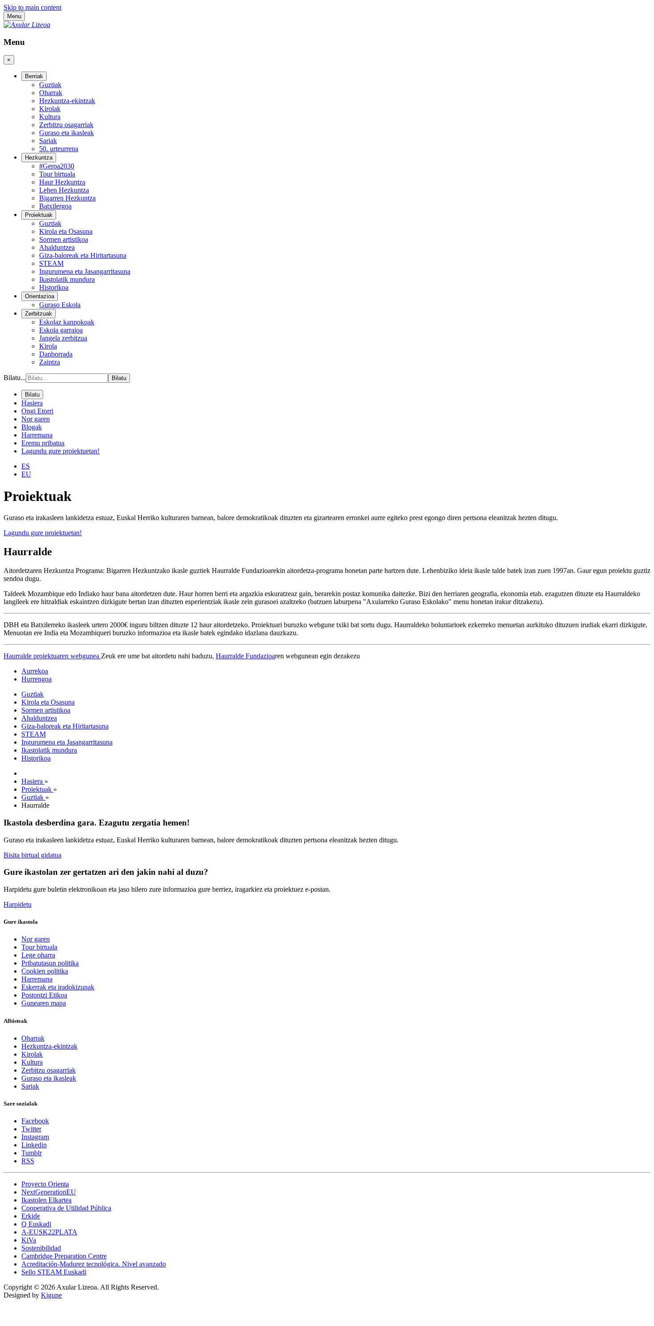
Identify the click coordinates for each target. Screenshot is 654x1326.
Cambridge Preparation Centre (64, 1256)
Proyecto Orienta (45, 1184)
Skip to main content (32, 7)
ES (25, 466)
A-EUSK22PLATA (49, 1232)
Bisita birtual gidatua (32, 855)
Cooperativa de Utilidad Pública (66, 1208)
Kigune (51, 1295)
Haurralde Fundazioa (245, 656)
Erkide (30, 1216)
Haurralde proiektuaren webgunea (52, 656)
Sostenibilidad (41, 1248)
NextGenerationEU (48, 1192)
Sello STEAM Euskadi (53, 1272)
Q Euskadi (36, 1224)
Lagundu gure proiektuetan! (43, 533)
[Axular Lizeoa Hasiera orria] (27, 24)
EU (26, 474)
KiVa (28, 1240)
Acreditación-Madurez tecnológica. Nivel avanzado (93, 1264)
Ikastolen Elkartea (46, 1200)
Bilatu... (15, 377)
